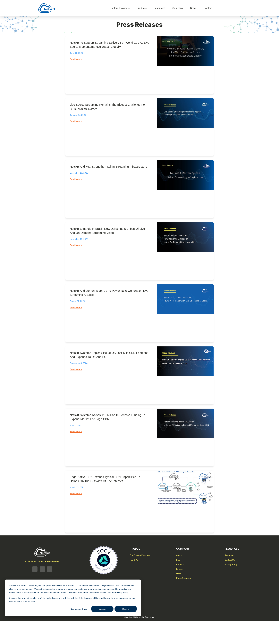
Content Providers (119, 8)
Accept (102, 609)
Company (177, 8)
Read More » (76, 59)
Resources (159, 8)
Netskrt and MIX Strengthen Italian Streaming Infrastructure (108, 166)
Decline (125, 609)
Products (141, 8)
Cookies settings (78, 609)
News (193, 8)
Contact (208, 8)
